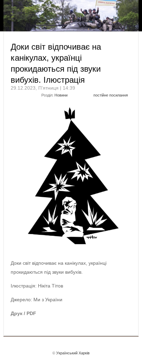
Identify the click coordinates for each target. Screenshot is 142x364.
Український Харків (73, 353)
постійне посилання (110, 95)
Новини (61, 95)
